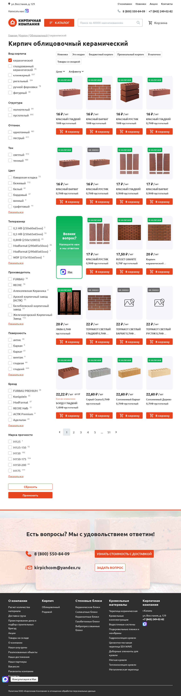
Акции (154, 3)
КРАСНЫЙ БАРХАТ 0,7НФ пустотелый (67, 191)
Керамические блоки (87, 607)
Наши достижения (19, 656)
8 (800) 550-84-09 (134, 11)
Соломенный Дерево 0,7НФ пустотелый (158, 401)
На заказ (94, 150)
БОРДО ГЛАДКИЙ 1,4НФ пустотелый (67, 405)
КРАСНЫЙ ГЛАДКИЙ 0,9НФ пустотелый (128, 191)
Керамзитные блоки (87, 616)
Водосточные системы (122, 624)
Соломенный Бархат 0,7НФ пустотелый (128, 401)
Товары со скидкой (68, 61)
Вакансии (13, 666)
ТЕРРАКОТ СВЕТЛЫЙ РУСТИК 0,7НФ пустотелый (158, 332)
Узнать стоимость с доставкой (124, 554)
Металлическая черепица (124, 669)
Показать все (16, 212)
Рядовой (47, 611)
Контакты (167, 3)
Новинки (141, 3)
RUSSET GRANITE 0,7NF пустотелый (127, 261)
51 (109, 432)
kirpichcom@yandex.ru (57, 567)
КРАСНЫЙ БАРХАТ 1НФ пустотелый (97, 121)
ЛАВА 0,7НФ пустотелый (63, 331)
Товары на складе (18, 637)
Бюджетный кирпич (101, 54)
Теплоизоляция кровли (122, 664)
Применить (30, 495)
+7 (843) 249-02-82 (161, 11)
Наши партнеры (17, 661)
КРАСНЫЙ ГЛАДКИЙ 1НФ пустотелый (68, 121)
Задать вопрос (110, 567)
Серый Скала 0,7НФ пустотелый (98, 401)
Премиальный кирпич (130, 54)
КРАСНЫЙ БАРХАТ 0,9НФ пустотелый (157, 191)
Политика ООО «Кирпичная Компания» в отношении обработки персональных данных (51, 690)
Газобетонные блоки (87, 621)
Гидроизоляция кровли (122, 637)
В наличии (154, 54)
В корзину (72, 131)
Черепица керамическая (123, 610)
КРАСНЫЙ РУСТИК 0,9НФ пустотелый (97, 261)
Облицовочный (51, 607)
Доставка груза (17, 615)
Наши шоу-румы (17, 647)
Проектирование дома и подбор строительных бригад (22, 624)
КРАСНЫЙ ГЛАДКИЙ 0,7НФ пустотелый (158, 121)
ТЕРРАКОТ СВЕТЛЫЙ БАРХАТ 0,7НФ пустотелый (128, 332)
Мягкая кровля (118, 659)
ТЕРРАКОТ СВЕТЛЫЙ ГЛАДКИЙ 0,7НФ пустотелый (98, 332)
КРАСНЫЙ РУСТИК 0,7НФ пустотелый (97, 191)
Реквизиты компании (20, 671)
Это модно (78, 54)
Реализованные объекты (22, 652)
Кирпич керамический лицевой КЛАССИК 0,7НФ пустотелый (157, 262)
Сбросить (30, 487)
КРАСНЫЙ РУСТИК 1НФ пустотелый (127, 121)
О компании (125, 3)
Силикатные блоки (86, 611)
